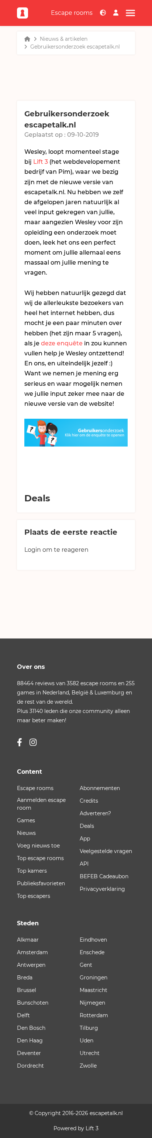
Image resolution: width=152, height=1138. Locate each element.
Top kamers (32, 870)
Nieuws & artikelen (63, 39)
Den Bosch (31, 1028)
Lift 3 (40, 161)
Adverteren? (95, 813)
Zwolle (88, 1065)
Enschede (92, 952)
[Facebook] (19, 743)
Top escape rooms (40, 858)
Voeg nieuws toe (38, 845)
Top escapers (33, 896)
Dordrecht (30, 1065)
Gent (86, 965)
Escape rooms (72, 12)
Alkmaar (28, 939)
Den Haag (30, 1040)
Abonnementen (100, 788)
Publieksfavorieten (41, 883)
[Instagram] (33, 743)
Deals (87, 826)
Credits (89, 800)
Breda (24, 977)
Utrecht (90, 1053)
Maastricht (93, 990)
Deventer (29, 1053)
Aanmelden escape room (41, 804)
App (85, 838)
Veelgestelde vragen (106, 851)
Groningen (93, 977)
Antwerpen (31, 965)
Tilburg (89, 1028)
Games (26, 820)
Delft (23, 1015)
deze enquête (62, 343)
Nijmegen (92, 1002)
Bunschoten (32, 1002)
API (84, 863)
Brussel (26, 990)
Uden (86, 1040)
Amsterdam (32, 952)
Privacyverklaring (102, 889)
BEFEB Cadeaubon (104, 876)
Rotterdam (94, 1015)
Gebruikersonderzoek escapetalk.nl (75, 46)
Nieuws (26, 833)
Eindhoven (93, 939)
